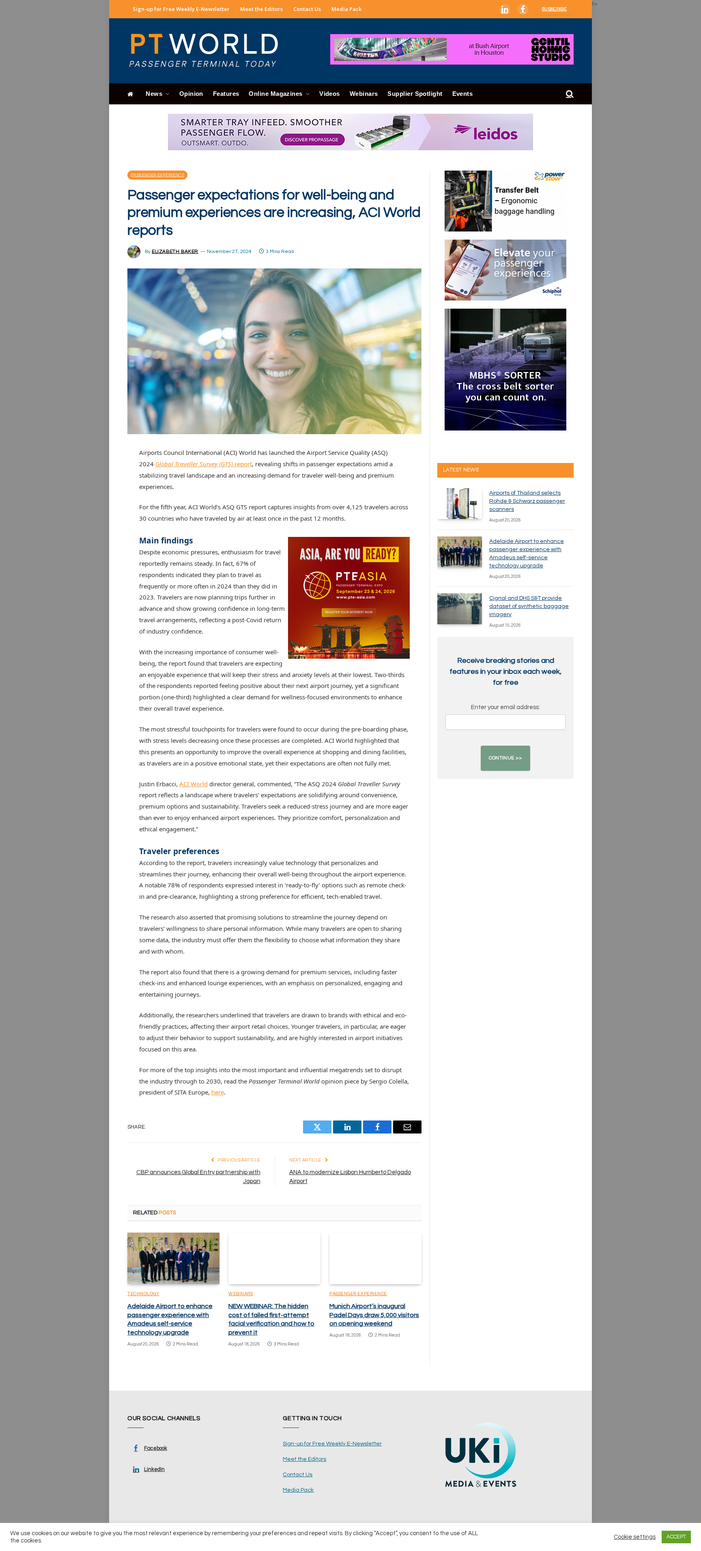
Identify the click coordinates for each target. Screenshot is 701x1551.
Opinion (191, 93)
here (217, 1092)
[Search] (569, 94)
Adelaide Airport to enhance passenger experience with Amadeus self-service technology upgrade (170, 1319)
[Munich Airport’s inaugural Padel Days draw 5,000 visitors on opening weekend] (375, 1259)
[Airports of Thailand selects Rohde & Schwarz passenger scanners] (459, 503)
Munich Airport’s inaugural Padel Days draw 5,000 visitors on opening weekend (374, 1315)
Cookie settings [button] (635, 1537)
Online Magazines (275, 93)
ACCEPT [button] (676, 1537)
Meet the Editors (261, 9)
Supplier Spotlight (414, 93)
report (203, 464)
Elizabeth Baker (175, 251)
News (154, 93)
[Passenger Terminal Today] (208, 50)
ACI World (193, 784)
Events (462, 93)
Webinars (364, 93)
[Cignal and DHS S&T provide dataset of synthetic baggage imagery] (459, 608)
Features (226, 93)
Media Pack (346, 9)
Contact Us (307, 9)
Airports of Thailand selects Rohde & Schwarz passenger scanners (527, 501)
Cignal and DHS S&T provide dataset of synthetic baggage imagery (529, 606)
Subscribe (554, 9)
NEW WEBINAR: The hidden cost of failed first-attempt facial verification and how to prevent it (271, 1319)
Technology (143, 1293)
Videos (329, 93)
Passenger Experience (157, 175)
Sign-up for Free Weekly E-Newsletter (181, 9)
